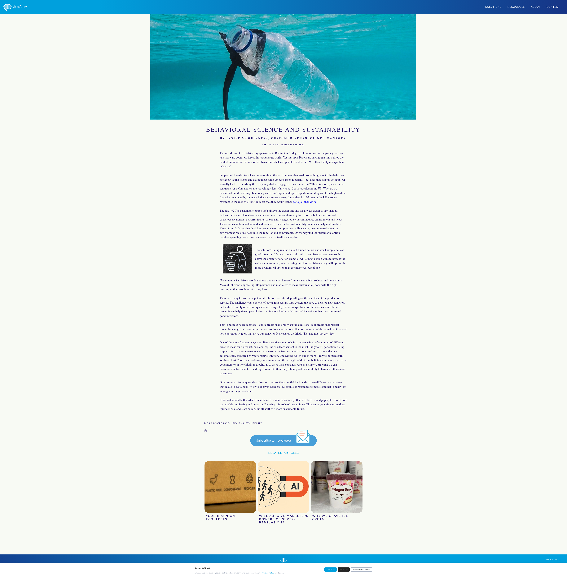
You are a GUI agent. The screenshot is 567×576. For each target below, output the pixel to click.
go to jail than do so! (305, 202)
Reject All (344, 569)
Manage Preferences (361, 569)
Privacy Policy (268, 573)
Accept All (330, 569)
